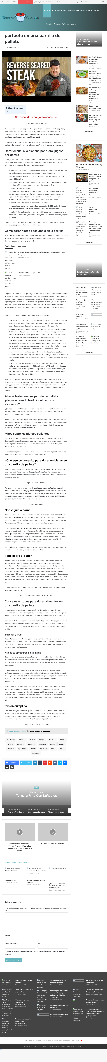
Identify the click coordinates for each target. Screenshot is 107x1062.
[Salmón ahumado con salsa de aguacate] (43, 983)
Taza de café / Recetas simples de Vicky (82, 327)
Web (39, 943)
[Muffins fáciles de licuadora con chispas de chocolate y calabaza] (82, 60)
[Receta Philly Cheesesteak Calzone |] (36, 873)
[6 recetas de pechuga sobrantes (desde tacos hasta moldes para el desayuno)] (10, 260)
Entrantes (81, 10)
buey (33, 740)
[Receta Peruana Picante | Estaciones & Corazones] (78, 993)
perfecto (23, 749)
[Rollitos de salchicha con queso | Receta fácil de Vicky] (96, 339)
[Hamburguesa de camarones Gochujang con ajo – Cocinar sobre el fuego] (82, 118)
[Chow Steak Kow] (14, 873)
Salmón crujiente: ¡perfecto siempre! (82, 302)
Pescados (49, 24)
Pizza (97, 10)
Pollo (64, 10)
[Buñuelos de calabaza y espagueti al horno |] (82, 196)
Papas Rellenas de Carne (59, 1014)
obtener (32, 744)
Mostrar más (89, 131)
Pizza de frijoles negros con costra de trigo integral (87, 272)
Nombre (8, 935)
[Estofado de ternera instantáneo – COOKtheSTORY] (7, 1007)
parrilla (43, 744)
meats (21, 744)
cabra (42, 740)
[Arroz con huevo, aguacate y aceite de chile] (78, 1003)
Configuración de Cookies (56, 1046)
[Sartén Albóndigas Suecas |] (82, 212)
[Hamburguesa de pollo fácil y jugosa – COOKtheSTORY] (7, 1025)
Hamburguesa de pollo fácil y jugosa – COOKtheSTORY (23, 1021)
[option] (36, 795)
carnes (52, 740)
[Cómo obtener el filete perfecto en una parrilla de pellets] (82, 177)
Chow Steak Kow (11, 880)
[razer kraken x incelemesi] (53, 1049)
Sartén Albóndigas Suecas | (93, 209)
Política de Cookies (40, 1046)
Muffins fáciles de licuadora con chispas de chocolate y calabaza (95, 61)
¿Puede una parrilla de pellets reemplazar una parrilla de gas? (57, 886)
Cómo (63, 740)
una (53, 749)
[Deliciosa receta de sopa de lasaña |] (10, 279)
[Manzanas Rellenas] (96, 317)
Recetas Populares (70, 24)
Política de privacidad (74, 1046)
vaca (62, 749)
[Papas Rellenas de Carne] (43, 1017)
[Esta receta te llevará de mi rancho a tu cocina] (7, 993)
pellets (11, 749)
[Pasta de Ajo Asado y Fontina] (82, 109)
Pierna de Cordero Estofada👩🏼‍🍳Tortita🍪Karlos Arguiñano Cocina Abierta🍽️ (58, 2)
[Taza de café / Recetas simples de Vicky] (96, 327)
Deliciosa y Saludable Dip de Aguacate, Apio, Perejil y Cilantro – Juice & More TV (95, 76)
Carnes (47, 10)
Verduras (72, 10)
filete (11, 744)
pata (53, 744)
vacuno (36, 753)
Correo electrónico (11, 943)
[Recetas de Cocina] (20, 17)
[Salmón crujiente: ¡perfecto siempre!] (96, 305)
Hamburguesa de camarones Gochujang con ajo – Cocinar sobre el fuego (95, 119)
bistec (22, 740)
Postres (58, 24)
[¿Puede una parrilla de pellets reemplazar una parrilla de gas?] (58, 875)
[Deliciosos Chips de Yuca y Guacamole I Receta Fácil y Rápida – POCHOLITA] (82, 90)
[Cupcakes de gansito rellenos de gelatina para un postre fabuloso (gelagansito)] (78, 1014)
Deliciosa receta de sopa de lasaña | (30, 273)
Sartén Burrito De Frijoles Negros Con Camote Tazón (88, 41)
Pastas (89, 10)
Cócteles (57, 10)
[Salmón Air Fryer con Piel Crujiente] (7, 983)
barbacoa (11, 740)
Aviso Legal (28, 1046)
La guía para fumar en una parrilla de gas (36, 795)
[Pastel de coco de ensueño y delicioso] (78, 983)
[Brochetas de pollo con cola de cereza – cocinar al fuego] (96, 291)
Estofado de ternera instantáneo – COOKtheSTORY (22, 1002)
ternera (44, 749)
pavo (62, 744)
